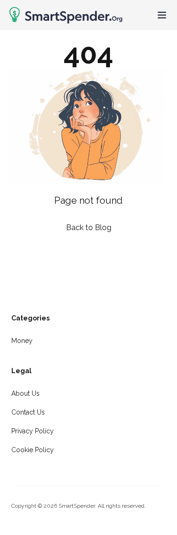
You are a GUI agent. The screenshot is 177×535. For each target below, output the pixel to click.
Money (22, 340)
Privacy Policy (32, 431)
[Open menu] (162, 15)
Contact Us (28, 412)
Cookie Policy (32, 450)
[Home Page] (65, 15)
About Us (25, 393)
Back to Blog (88, 227)
